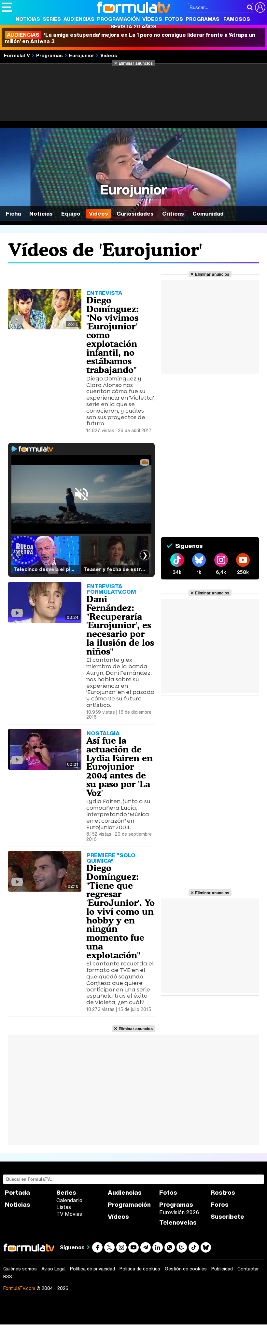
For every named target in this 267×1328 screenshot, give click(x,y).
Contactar (248, 1269)
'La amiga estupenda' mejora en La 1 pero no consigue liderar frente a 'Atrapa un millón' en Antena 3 (130, 38)
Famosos (236, 18)
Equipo (70, 213)
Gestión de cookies (186, 1269)
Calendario (69, 1200)
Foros (220, 1204)
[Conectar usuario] (260, 7)
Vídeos (152, 18)
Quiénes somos (20, 1269)
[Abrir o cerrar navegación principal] (7, 7)
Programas (202, 18)
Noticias (28, 18)
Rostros (223, 1192)
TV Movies (69, 1214)
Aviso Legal (53, 1269)
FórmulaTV (17, 55)
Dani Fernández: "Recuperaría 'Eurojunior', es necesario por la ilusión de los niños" (120, 625)
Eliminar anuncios (136, 63)
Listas (63, 1207)
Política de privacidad (92, 1269)
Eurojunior (81, 55)
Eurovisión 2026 (179, 1212)
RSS (7, 1276)
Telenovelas (178, 1222)
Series (52, 18)
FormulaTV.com (19, 1288)
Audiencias (78, 18)
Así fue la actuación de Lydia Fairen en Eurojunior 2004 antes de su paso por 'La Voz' (119, 766)
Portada (17, 1192)
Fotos (174, 18)
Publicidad (222, 1269)
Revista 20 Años (134, 26)
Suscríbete (227, 1216)
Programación (118, 18)
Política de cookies (139, 1269)
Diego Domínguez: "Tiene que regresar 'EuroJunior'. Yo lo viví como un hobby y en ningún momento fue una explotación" (120, 911)
